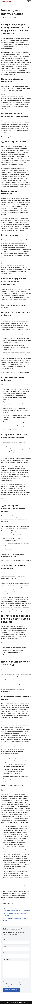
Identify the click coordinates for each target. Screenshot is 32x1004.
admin (6, 17)
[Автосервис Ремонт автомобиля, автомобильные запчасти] (6, 2)
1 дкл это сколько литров (10, 908)
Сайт (4, 953)
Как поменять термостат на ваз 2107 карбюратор (17, 910)
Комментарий (7, 959)
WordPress (22, 1002)
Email (5, 946)
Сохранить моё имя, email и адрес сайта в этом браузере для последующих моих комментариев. (15, 984)
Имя (4, 939)
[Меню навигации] (29, 1)
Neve (8, 1002)
